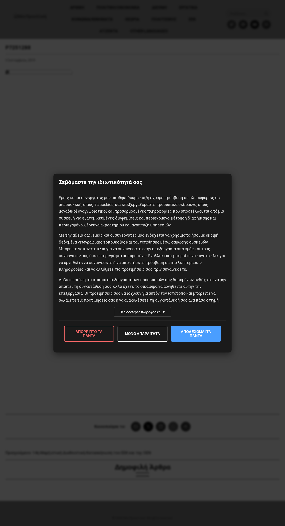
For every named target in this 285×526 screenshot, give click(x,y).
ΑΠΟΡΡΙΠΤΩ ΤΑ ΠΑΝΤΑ (89, 334)
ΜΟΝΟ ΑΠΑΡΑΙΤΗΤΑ (142, 334)
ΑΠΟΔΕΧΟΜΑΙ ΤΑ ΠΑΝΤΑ (196, 334)
